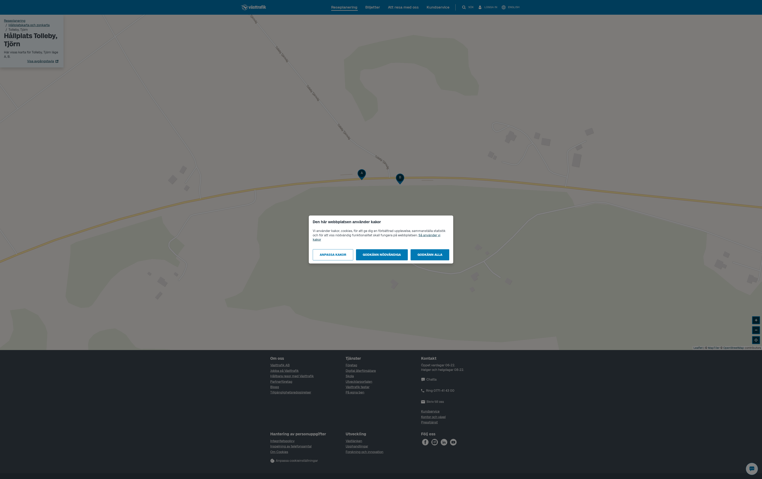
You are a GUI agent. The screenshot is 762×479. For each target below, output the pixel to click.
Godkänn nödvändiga (382, 255)
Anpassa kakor (333, 255)
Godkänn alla (430, 255)
